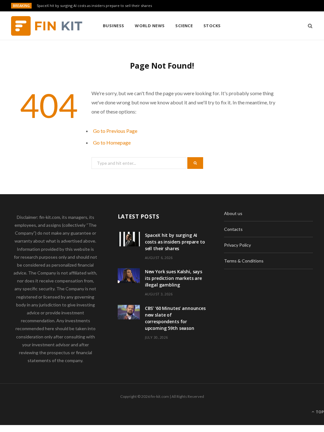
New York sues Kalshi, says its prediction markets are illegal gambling (173, 278)
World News (150, 25)
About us (233, 213)
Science (184, 25)
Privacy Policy (237, 245)
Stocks (212, 25)
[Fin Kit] (46, 26)
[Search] (308, 25)
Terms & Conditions (244, 260)
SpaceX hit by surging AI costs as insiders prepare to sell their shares (94, 5)
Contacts (233, 229)
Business (113, 25)
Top (319, 412)
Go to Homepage (112, 142)
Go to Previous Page (115, 131)
